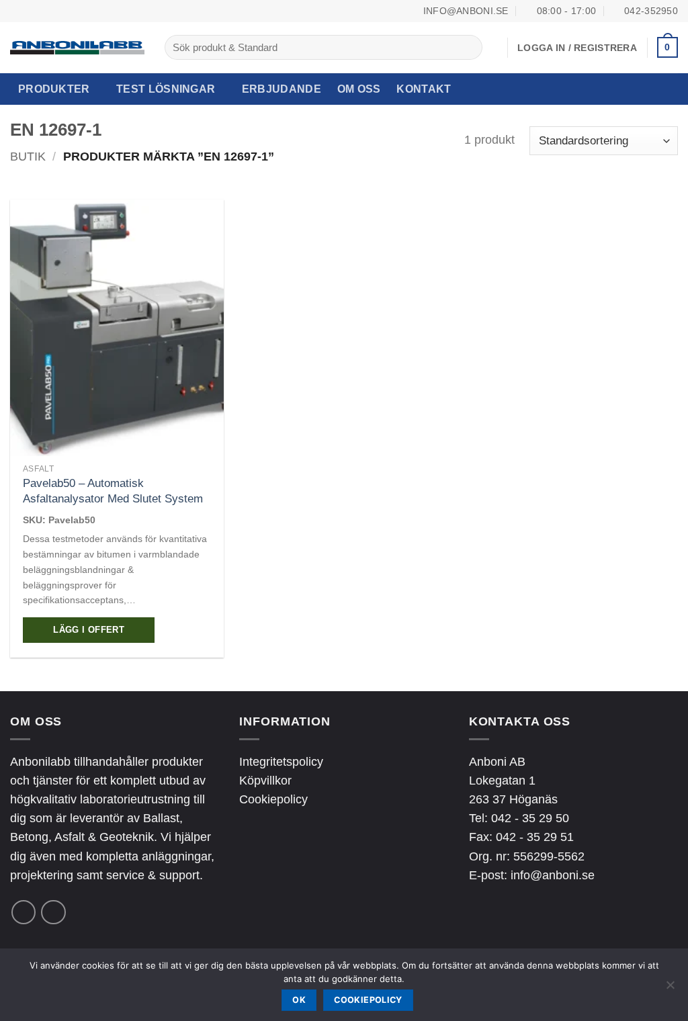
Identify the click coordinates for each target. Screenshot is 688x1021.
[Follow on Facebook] (23, 912)
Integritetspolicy (281, 761)
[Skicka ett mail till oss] (53, 912)
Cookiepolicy (273, 799)
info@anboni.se (553, 875)
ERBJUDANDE (281, 89)
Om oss (359, 89)
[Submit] (468, 47)
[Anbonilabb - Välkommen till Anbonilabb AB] (77, 47)
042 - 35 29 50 (530, 818)
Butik (28, 156)
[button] (667, 47)
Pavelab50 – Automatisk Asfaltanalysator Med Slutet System (113, 490)
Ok (299, 1000)
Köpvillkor (265, 780)
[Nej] (670, 989)
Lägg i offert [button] (88, 630)
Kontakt (423, 89)
